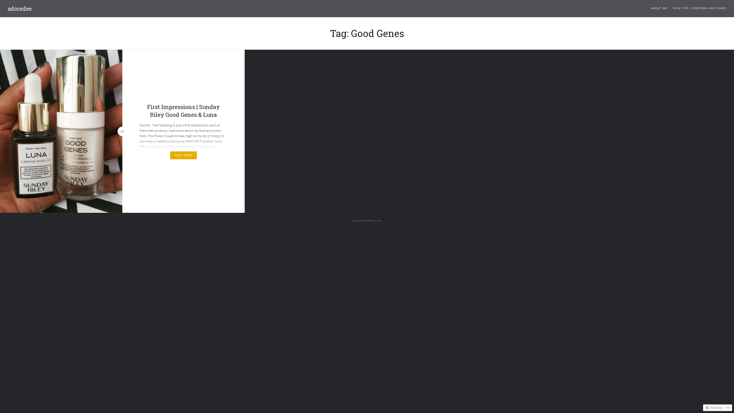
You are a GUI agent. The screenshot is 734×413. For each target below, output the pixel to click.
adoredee (20, 8)
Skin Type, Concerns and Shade (699, 8)
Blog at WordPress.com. (367, 220)
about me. (659, 8)
